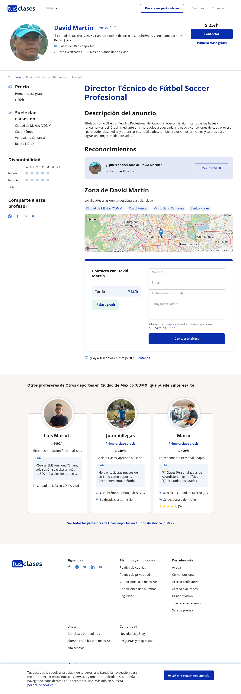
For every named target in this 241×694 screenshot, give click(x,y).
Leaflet (197, 250)
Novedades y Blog (132, 634)
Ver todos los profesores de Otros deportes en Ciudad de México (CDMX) (120, 523)
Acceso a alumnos (185, 589)
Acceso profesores (185, 582)
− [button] (95, 219)
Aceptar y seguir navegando (189, 675)
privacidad (170, 327)
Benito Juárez (200, 208)
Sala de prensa (182, 610)
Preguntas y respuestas (136, 641)
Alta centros (76, 648)
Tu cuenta (218, 8)
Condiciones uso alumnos (138, 589)
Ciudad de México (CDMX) (104, 208)
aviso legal (154, 327)
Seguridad (127, 596)
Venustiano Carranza (169, 208)
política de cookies (40, 685)
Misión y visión (182, 596)
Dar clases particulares (162, 8)
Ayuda (176, 567)
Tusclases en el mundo (188, 603)
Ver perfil (209, 168)
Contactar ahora (187, 339)
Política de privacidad (135, 575)
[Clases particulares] (21, 13)
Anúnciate (198, 8)
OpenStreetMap (212, 250)
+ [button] (89, 219)
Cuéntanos (142, 358)
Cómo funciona (183, 575)
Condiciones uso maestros (139, 582)
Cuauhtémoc (138, 208)
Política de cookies (133, 567)
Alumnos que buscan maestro (88, 641)
